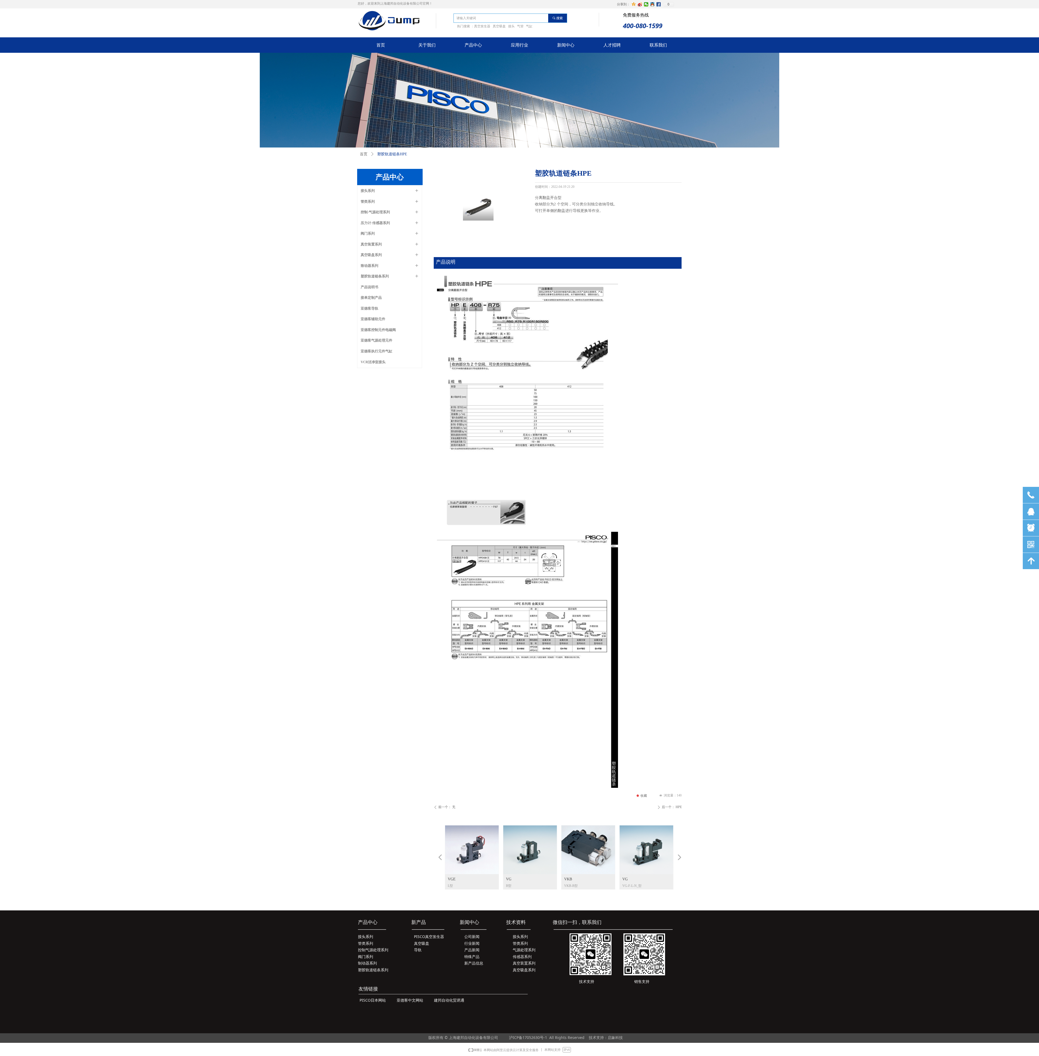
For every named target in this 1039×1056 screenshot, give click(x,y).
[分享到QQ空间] (634, 4)
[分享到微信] (646, 4)
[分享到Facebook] (658, 4)
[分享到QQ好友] (652, 4)
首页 (363, 154)
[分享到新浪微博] (640, 4)
